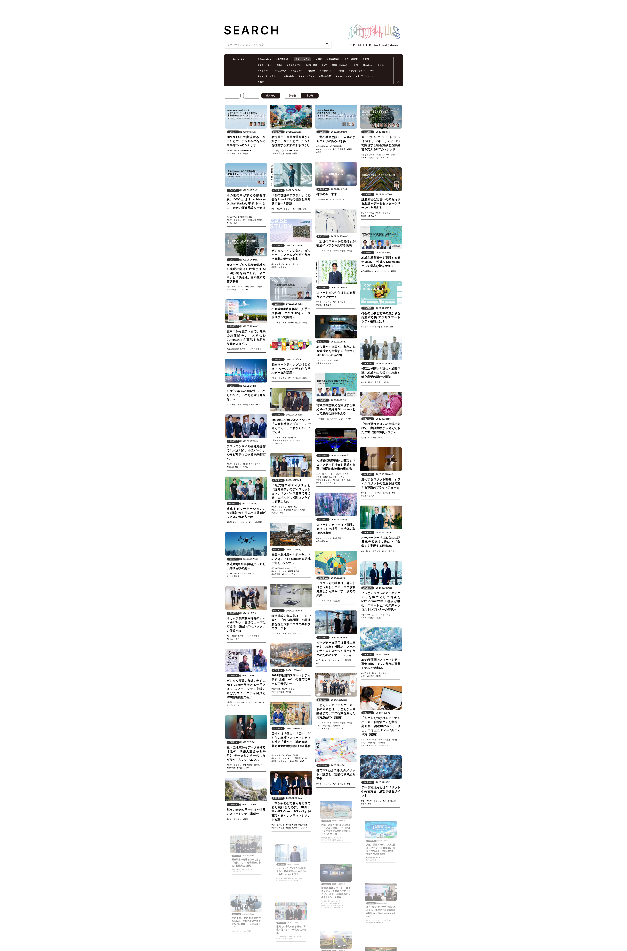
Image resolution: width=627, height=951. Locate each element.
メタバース (264, 71)
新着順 (292, 95)
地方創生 (289, 76)
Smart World (264, 59)
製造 (341, 71)
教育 (261, 82)
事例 (366, 59)
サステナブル (294, 65)
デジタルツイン (357, 71)
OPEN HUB (282, 59)
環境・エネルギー (340, 65)
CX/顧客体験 (333, 59)
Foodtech (368, 65)
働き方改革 (325, 76)
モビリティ (297, 71)
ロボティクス (327, 71)
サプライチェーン (365, 76)
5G (372, 71)
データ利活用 (351, 59)
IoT (324, 65)
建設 (319, 59)
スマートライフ (306, 76)
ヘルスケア (280, 71)
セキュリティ (265, 65)
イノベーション (343, 76)
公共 (381, 65)
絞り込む (270, 95)
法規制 (311, 71)
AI (356, 65)
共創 (279, 65)
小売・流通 (311, 65)
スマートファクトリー (268, 76)
